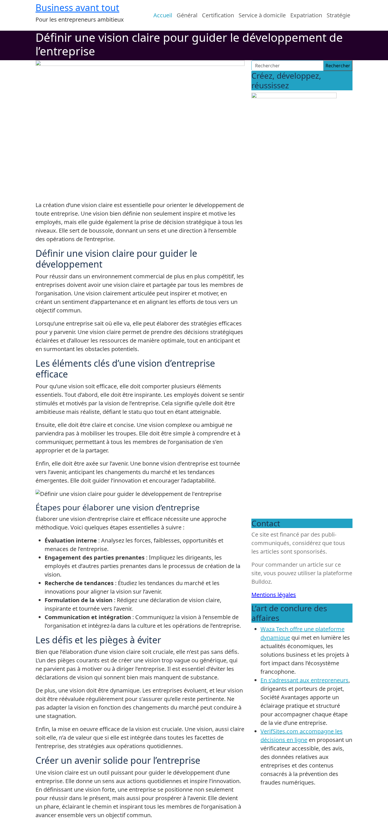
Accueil (162, 15)
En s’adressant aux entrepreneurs (304, 680)
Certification (218, 15)
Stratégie (338, 15)
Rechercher (338, 65)
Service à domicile (262, 15)
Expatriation (306, 15)
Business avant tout (77, 7)
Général (187, 15)
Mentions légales (273, 594)
